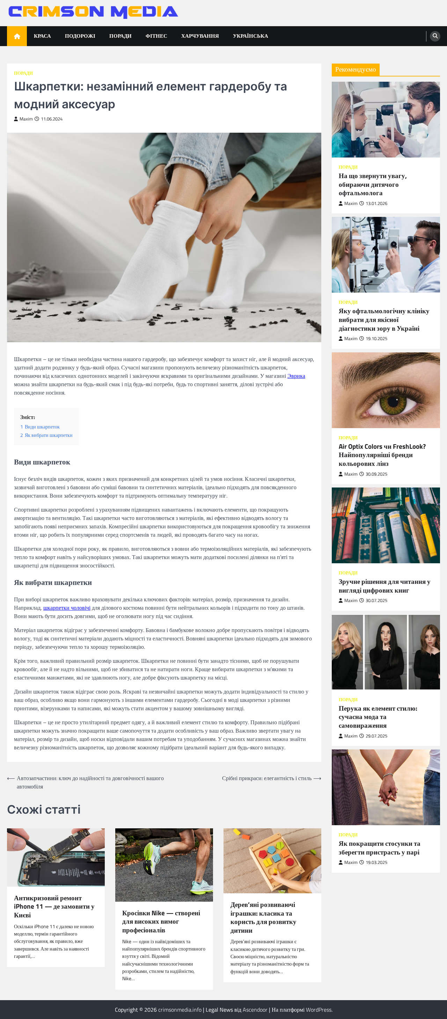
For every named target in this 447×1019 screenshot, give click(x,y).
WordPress (318, 1009)
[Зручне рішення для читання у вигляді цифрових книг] (386, 525)
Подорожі (80, 36)
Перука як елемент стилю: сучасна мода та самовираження (378, 717)
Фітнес (156, 36)
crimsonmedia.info (179, 1009)
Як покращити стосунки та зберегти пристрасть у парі (379, 847)
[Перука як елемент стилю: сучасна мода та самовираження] (386, 652)
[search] (435, 36)
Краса (42, 36)
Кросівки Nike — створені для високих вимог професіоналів (161, 921)
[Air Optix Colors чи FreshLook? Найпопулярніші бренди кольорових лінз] (386, 390)
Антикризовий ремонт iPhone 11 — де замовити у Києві (54, 906)
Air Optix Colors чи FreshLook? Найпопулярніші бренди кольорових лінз (382, 455)
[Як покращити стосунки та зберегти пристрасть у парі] (386, 787)
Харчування (200, 36)
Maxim (26, 119)
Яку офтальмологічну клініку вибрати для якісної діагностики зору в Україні (384, 319)
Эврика (296, 376)
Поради (120, 36)
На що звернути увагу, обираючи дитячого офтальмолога (373, 184)
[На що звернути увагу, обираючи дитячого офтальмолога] (386, 119)
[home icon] (17, 36)
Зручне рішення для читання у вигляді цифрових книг (385, 585)
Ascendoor (255, 1009)
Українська (250, 36)
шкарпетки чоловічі (66, 607)
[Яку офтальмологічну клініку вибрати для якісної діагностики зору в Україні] (386, 255)
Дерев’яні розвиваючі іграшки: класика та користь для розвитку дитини (263, 917)
